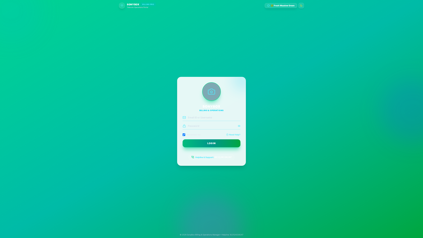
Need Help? (234, 134)
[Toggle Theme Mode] (301, 5)
